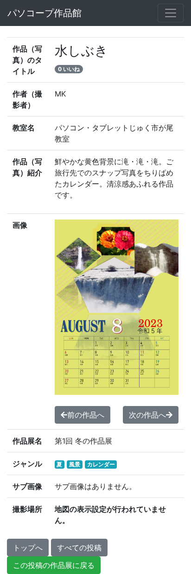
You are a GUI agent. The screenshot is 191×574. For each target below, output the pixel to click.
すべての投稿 (79, 547)
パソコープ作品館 (44, 13)
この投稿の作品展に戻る (54, 565)
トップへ (28, 547)
